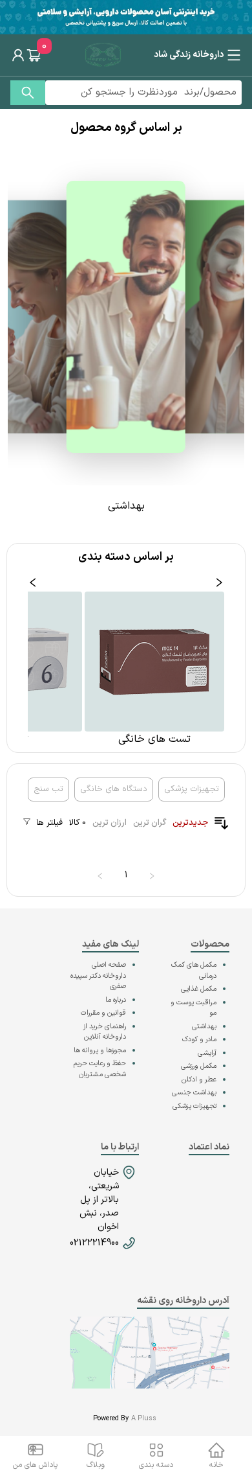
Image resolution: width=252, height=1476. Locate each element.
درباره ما (115, 1000)
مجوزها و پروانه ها (100, 1050)
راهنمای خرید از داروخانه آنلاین (104, 1032)
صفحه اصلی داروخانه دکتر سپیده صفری (98, 976)
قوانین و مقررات (103, 1013)
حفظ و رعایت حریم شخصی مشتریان (100, 1069)
